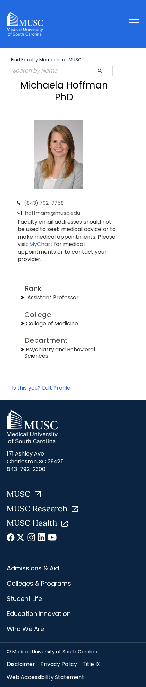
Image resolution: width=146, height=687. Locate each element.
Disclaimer (21, 664)
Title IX (91, 664)
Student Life (24, 598)
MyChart (41, 244)
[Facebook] (11, 538)
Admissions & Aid (33, 568)
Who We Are (25, 629)
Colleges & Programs (39, 583)
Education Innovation (39, 613)
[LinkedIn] (41, 538)
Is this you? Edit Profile (41, 388)
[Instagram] (31, 538)
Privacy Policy (58, 664)
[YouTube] (52, 538)
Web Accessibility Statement (45, 677)
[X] (21, 538)
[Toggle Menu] (134, 24)
